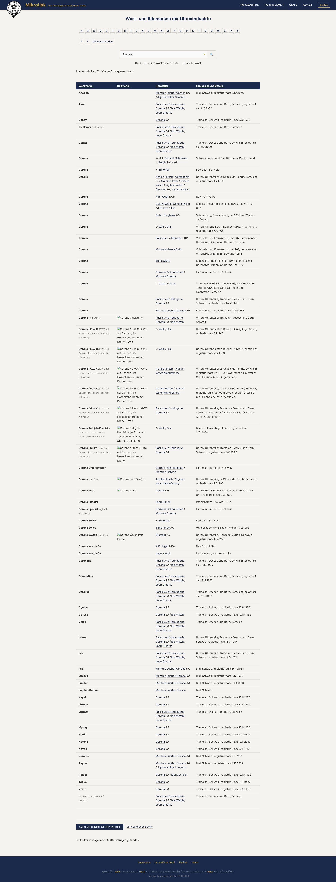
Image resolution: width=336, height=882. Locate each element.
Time (159, 527)
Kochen (183, 862)
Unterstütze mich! (165, 862)
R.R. (158, 196)
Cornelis (161, 272)
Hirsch (169, 176)
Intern (194, 862)
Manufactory (171, 373)
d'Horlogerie (175, 299)
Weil (161, 226)
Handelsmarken (249, 4)
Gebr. (159, 215)
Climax (184, 181)
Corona (180, 92)
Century (177, 189)
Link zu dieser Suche (140, 826)
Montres (161, 92)
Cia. (169, 226)
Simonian (181, 97)
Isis (173, 108)
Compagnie (182, 176)
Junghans (169, 215)
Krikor (170, 97)
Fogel (164, 196)
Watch (180, 108)
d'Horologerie (175, 104)
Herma (171, 249)
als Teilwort (193, 63)
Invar (175, 181)
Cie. (173, 208)
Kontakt (307, 4)
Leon (159, 112)
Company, (179, 203)
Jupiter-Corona (176, 310)
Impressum (144, 862)
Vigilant (170, 185)
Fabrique (161, 104)
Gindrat (167, 112)
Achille (160, 176)
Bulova (160, 203)
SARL (179, 249)
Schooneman (175, 272)
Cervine (161, 189)
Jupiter (171, 92)
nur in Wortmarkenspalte (163, 63)
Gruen (162, 283)
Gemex (160, 490)
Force (166, 527)
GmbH (162, 162)
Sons (172, 283)
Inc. (188, 203)
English (324, 5)
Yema (159, 260)
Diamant (161, 535)
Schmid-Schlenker (176, 158)
